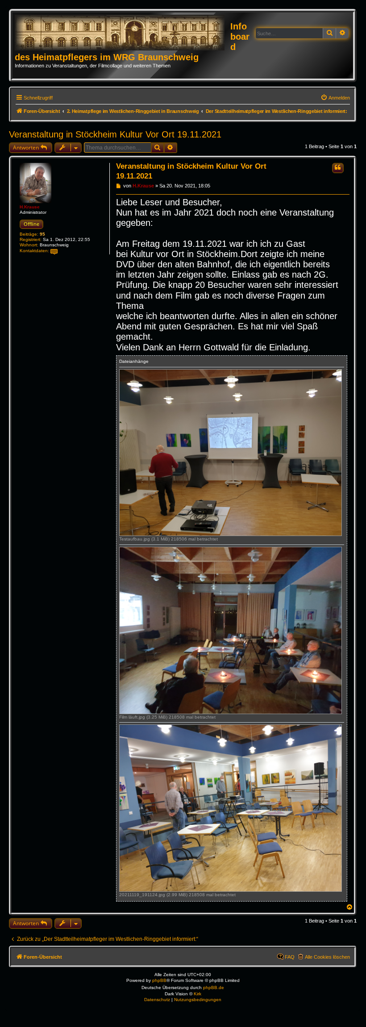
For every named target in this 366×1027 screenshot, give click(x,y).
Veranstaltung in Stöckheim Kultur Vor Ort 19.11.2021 (115, 134)
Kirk (197, 993)
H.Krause (30, 206)
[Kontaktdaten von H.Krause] (54, 251)
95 (42, 234)
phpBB (159, 980)
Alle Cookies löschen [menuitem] (327, 957)
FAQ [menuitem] (290, 957)
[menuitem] (335, 97)
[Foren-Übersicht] (122, 33)
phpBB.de (213, 987)
